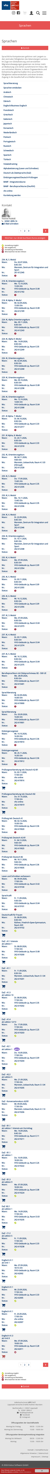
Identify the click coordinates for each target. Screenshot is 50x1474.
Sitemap (45, 1457)
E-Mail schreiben (11, 223)
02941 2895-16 (10, 221)
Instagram (25, 1417)
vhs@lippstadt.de (26, 1412)
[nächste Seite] (45, 231)
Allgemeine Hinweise (28, 1453)
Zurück (26, 48)
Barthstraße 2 (18, 1408)
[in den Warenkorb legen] (3, 787)
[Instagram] (13, 13)
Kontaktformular (41, 1450)
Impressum (35, 1457)
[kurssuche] (38, 14)
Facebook (26, 1415)
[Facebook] (18, 13)
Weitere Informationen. (25, 1472)
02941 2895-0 (26, 1410)
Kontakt (31, 1450)
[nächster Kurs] (45, 1365)
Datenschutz (43, 1453)
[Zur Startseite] (10, 5)
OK (42, 1471)
